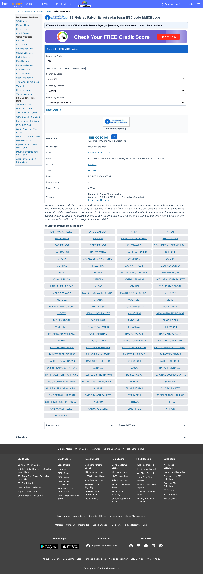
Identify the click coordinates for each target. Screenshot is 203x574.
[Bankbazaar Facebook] (146, 545)
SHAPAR (98, 388)
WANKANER (62, 415)
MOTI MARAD (170, 306)
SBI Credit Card (25, 483)
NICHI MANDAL (62, 320)
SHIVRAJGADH (134, 388)
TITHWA (134, 401)
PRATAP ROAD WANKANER (62, 333)
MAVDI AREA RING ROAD (134, 292)
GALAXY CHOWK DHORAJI (98, 258)
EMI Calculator (23, 57)
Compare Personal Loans (94, 466)
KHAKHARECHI (170, 272)
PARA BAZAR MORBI (98, 327)
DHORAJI (170, 252)
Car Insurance (23, 73)
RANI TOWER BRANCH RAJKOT (61, 374)
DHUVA (62, 258)
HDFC (67, 68)
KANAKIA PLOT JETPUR (134, 272)
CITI (60, 68)
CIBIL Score (63, 473)
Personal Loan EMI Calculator (172, 477)
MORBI (170, 299)
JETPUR (98, 272)
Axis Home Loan (119, 480)
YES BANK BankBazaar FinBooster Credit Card (34, 470)
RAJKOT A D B (98, 340)
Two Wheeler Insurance (27, 82)
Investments (116, 516)
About (46, 559)
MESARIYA (170, 292)
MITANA (98, 299)
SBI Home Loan (119, 472)
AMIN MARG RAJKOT (62, 231)
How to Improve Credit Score (65, 490)
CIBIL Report (64, 477)
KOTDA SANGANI (134, 279)
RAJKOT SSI (134, 361)
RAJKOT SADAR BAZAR (62, 361)
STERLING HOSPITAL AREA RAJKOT (61, 401)
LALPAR (97, 286)
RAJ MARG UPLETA (170, 333)
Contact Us (68, 559)
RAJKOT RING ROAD (134, 354)
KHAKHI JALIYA (62, 279)
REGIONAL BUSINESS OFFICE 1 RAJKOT (170, 374)
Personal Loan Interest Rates (92, 493)
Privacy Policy (153, 559)
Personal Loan (23, 25)
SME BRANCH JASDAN (62, 395)
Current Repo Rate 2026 (121, 500)
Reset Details (53, 109)
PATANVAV (134, 327)
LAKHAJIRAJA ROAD (62, 286)
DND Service (137, 559)
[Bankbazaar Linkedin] (139, 545)
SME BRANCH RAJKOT (98, 395)
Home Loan (21, 29)
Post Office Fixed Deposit (144, 478)
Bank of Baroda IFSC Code (26, 130)
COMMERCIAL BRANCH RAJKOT (170, 245)
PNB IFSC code (23, 140)
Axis (54, 68)
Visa (145, 525)
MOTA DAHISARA (134, 306)
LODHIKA (134, 286)
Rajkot (49, 11)
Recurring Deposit (25, 65)
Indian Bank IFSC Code (27, 121)
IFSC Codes (27, 11)
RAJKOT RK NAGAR (170, 354)
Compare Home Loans (119, 466)
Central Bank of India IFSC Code (26, 146)
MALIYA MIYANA (61, 292)
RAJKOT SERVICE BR (98, 361)
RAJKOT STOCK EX (170, 361)
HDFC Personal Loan (95, 476)
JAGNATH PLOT (134, 265)
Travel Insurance (24, 94)
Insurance (95, 449)
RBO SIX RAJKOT (134, 374)
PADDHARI (134, 320)
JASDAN (62, 272)
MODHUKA (134, 299)
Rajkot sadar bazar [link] (62, 11)
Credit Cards (81, 449)
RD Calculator (170, 494)
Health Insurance (24, 77)
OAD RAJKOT (98, 320)
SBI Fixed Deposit (145, 465)
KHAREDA (98, 279)
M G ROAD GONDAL (170, 286)
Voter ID (20, 86)
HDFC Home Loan (120, 476)
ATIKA (134, 231)
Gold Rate (116, 525)
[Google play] (49, 546)
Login (190, 4)
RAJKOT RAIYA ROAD (98, 354)
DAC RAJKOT (62, 252)
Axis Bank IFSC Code (26, 112)
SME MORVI (134, 395)
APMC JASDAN (98, 231)
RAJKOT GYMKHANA (62, 347)
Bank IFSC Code (101, 525)
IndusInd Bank (79, 68)
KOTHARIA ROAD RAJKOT (170, 279)
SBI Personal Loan (94, 472)
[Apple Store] (70, 546)
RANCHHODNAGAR (170, 367)
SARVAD (134, 381)
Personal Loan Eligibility (92, 486)
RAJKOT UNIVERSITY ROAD (61, 367)
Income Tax (83, 525)
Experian (62, 469)
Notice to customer (118, 559)
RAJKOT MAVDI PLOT (134, 347)
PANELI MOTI (61, 327)
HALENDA (98, 265)
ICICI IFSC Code (24, 125)
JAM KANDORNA (170, 265)
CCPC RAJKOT (98, 245)
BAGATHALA (62, 238)
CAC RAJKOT (61, 245)
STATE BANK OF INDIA (99, 152)
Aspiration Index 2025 (133, 449)
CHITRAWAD (134, 245)
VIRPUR (170, 408)
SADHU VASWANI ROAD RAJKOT (98, 381)
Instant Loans (91, 498)
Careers (56, 559)
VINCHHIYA (134, 408)
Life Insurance (23, 69)
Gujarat (41, 11)
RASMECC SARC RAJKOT (98, 374)
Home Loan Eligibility (117, 493)
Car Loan (20, 40)
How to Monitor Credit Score (68, 497)
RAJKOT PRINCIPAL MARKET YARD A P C (170, 347)
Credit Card (22, 21)
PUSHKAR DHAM (98, 333)
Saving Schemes (24, 53)
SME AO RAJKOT (170, 388)
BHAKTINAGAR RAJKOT (134, 238)
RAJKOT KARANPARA (98, 347)
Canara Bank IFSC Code (28, 117)
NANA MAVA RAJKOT (98, 313)
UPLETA (170, 401)
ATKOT (170, 231)
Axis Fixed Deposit (145, 473)
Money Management (135, 516)
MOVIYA (61, 313)
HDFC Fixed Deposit (146, 469)
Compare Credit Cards (29, 465)
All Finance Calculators (169, 466)
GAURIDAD (134, 258)
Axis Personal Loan (94, 480)
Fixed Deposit (23, 61)
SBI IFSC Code (23, 104)
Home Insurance (24, 90)
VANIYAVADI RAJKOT (62, 408)
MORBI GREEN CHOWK (62, 306)
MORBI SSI (98, 306)
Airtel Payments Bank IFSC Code (26, 160)
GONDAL (62, 265)
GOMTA (170, 258)
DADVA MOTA (98, 252)
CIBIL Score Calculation (63, 483)
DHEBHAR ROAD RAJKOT (134, 252)
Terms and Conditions (95, 559)
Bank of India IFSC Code (28, 136)
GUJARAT (93, 170)
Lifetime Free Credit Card (30, 487)
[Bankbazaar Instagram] (154, 545)
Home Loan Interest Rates (121, 486)
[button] (114, 136)
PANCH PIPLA (170, 320)
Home (17, 11)
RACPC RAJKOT (134, 333)
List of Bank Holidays (98, 200)
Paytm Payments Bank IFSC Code (27, 153)
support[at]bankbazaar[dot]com (106, 545)
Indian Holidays (132, 525)
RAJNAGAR (98, 367)
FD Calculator (170, 490)
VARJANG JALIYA (98, 408)
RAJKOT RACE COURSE (62, 354)
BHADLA (98, 238)
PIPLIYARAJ (170, 327)
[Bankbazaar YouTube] (161, 545)
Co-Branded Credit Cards (30, 495)
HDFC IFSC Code (24, 108)
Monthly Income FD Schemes (145, 500)
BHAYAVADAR (170, 238)
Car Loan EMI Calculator (170, 484)
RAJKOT (92, 164)
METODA (62, 299)
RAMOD (134, 367)
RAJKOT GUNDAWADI (170, 340)
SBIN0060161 (98, 137)
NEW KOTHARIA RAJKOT (170, 313)
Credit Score (22, 33)
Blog (79, 559)
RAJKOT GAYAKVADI (134, 340)
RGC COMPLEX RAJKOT (61, 381)
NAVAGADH (134, 313)
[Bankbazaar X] (131, 545)
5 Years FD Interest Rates (145, 493)
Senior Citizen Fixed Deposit (146, 486)
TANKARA (97, 401)
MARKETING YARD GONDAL (98, 292)
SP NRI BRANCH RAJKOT (170, 395)
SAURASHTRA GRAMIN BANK (61, 388)
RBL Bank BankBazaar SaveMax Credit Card (33, 477)
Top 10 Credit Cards (27, 491)
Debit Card (21, 44)
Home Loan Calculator (174, 472)
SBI (35, 11)
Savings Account (24, 48)
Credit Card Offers (97, 516)
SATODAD (170, 381)
